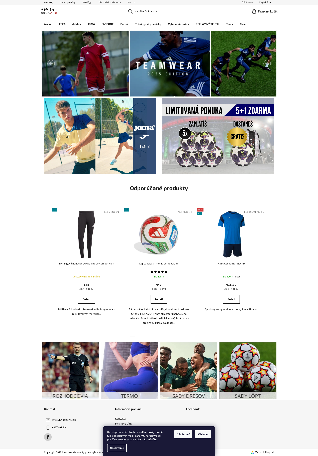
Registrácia (265, 2)
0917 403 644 (59, 427)
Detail (86, 299)
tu (155, 439)
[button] (51, 63)
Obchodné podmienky (110, 2)
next (271, 271)
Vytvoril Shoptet (264, 452)
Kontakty (48, 2)
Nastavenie (117, 448)
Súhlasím (202, 434)
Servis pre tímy (67, 2)
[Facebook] (48, 437)
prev (46, 271)
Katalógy (87, 2)
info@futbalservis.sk (64, 420)
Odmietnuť (183, 434)
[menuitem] (47, 24)
